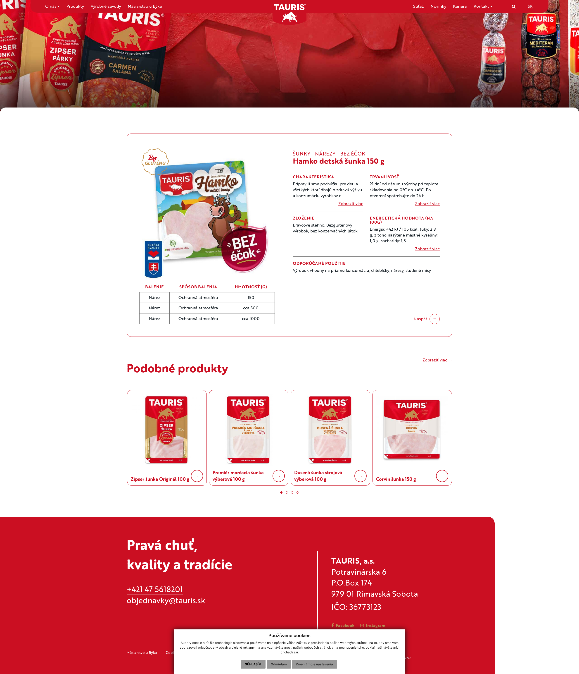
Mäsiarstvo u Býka (145, 6)
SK (530, 6)
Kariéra (460, 6)
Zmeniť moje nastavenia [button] (314, 664)
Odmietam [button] (279, 664)
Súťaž (418, 6)
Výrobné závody (106, 6)
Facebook (345, 625)
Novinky (438, 6)
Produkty (75, 6)
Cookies (172, 652)
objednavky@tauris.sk (166, 600)
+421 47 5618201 (155, 589)
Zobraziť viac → (437, 360)
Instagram (375, 625)
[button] (281, 492)
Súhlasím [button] (253, 664)
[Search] (514, 6)
